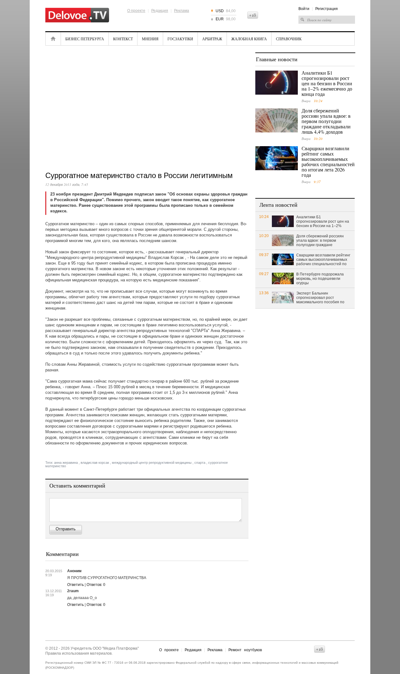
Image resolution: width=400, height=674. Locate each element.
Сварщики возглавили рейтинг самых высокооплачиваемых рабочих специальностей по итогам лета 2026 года (328, 161)
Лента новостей (278, 204)
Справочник (289, 38)
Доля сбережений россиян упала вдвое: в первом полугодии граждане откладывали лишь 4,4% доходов (326, 121)
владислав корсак (95, 462)
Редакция (159, 10)
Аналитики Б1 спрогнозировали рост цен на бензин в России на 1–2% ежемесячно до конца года (327, 83)
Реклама (181, 10)
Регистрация (326, 9)
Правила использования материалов (78, 653)
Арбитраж (212, 38)
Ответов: (96, 584)
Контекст (123, 38)
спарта (199, 462)
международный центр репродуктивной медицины (152, 462)
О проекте (136, 10)
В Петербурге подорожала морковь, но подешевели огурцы (320, 278)
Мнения (150, 38)
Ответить (75, 584)
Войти (303, 9)
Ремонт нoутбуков (245, 650)
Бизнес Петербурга (84, 38)
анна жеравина (66, 462)
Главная (53, 38)
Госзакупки (180, 38)
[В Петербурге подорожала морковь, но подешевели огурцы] (283, 278)
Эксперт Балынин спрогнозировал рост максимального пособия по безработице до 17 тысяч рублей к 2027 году (320, 298)
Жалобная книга (249, 38)
